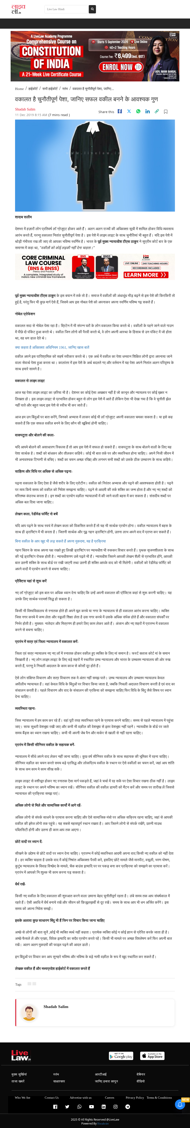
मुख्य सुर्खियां (19, 1074)
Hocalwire (103, 1123)
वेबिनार (141, 1074)
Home (19, 89)
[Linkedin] (148, 111)
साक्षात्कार (59, 1081)
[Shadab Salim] (29, 1013)
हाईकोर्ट (33, 89)
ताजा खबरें (18, 1081)
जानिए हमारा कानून (106, 1081)
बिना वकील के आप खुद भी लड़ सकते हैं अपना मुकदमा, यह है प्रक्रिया (60, 541)
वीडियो (141, 1081)
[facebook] (120, 111)
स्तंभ (65, 89)
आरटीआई (101, 1074)
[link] (157, 111)
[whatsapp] (138, 111)
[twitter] (129, 111)
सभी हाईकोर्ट (50, 89)
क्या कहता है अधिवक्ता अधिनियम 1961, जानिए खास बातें (52, 347)
